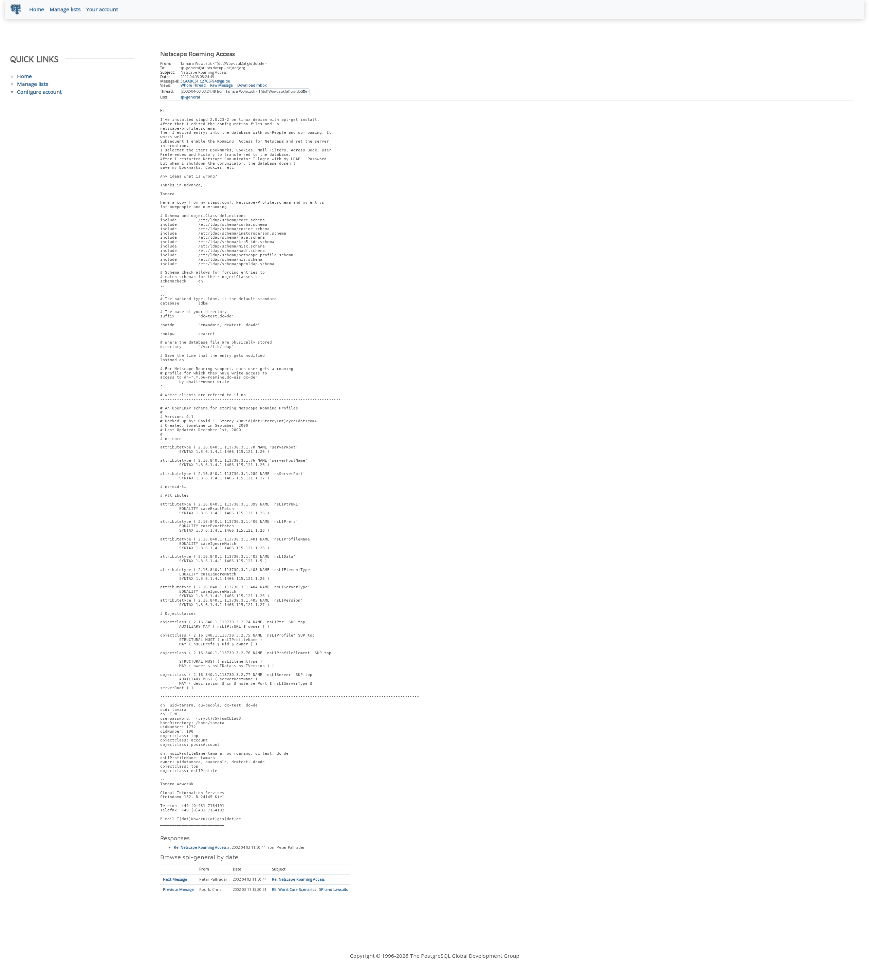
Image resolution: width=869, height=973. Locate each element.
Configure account (39, 91)
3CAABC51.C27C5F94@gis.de (205, 81)
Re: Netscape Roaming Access (200, 847)
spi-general (190, 97)
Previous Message (178, 889)
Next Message (175, 879)
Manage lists (65, 9)
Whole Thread (193, 85)
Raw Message (221, 85)
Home (36, 9)
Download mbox (252, 85)
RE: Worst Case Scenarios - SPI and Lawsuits (310, 889)
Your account (102, 9)
